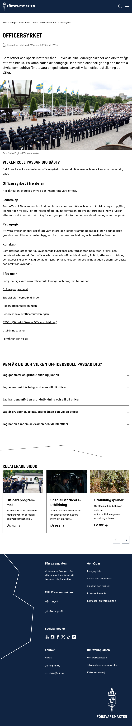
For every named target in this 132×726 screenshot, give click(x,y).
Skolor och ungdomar (99, 578)
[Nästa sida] (125, 540)
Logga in (54, 601)
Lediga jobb (94, 571)
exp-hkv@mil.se (54, 673)
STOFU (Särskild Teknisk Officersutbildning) (30, 322)
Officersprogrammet (15, 289)
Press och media (96, 593)
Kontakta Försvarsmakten (101, 601)
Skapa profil (56, 611)
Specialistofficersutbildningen (21, 297)
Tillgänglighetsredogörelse (102, 665)
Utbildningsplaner (14, 330)
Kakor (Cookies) (96, 672)
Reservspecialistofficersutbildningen (26, 314)
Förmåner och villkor (15, 339)
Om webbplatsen (97, 658)
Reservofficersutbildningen (20, 306)
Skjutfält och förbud (98, 586)
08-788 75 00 (52, 666)
